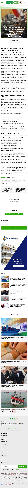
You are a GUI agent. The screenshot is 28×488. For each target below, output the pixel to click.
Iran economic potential (13, 180)
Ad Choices (24, 480)
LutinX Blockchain (8, 484)
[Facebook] (6, 214)
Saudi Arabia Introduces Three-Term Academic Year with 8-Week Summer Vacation (7, 190)
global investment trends (20, 179)
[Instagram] (12, 428)
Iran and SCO (4, 180)
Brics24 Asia (4, 363)
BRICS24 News (15, 40)
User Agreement (12, 473)
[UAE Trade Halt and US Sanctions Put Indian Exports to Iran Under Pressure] (5, 279)
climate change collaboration (8, 179)
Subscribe (21, 466)
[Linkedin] (15, 214)
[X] (9, 214)
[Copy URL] (21, 214)
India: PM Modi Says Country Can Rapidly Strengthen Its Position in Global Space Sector (18, 292)
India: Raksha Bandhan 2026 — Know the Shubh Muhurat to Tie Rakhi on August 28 (18, 285)
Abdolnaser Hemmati (9, 177)
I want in (13, 227)
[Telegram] (18, 214)
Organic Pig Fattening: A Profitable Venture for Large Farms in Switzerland (20, 190)
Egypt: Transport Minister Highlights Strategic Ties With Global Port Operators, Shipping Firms (17, 305)
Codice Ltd (7, 471)
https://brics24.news (14, 201)
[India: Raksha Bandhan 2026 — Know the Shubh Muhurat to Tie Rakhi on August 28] (5, 285)
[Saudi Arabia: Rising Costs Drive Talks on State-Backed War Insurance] (5, 298)
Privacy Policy (16, 230)
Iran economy (22, 180)
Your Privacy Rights (10, 474)
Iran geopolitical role (6, 182)
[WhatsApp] (12, 214)
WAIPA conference (5, 183)
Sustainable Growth (16, 182)
